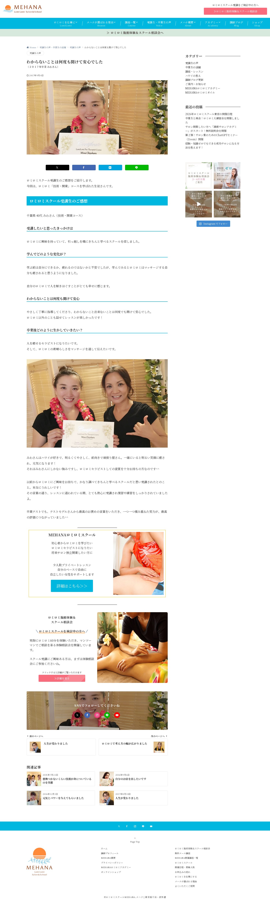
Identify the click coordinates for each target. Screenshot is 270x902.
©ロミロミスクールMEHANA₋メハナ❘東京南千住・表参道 (135, 897)
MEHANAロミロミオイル (200, 92)
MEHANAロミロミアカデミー (202, 88)
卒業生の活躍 (193, 67)
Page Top (135, 841)
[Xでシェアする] (57, 167)
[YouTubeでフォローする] (117, 715)
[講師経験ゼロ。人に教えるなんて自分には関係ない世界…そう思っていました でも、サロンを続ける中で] (227, 175)
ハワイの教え (193, 76)
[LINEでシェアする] (137, 167)
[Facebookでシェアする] (84, 167)
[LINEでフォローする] (107, 715)
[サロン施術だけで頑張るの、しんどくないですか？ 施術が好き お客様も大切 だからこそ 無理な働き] (198, 204)
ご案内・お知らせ (195, 84)
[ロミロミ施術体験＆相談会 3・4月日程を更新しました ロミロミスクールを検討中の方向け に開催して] (198, 175)
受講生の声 (35, 53)
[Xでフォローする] (77, 715)
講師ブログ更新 (194, 80)
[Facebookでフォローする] (87, 715)
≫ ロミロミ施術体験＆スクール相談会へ (135, 33)
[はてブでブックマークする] (110, 167)
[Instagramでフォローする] (97, 715)
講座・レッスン (194, 71)
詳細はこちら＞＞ (72, 586)
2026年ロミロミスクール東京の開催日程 (208, 114)
